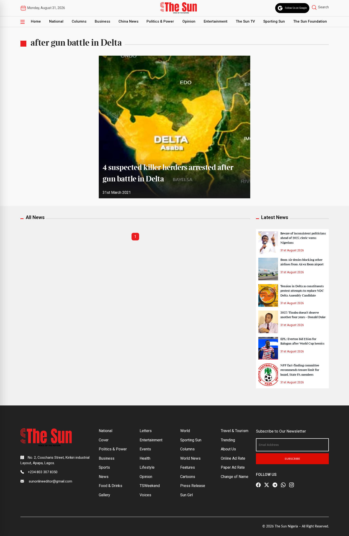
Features (187, 467)
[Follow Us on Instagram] (291, 485)
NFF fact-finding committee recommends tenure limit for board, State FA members (299, 370)
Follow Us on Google (296, 8)
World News (190, 458)
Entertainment (215, 21)
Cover (103, 440)
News (103, 476)
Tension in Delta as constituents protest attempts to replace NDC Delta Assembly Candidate (302, 291)
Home (36, 21)
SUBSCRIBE (292, 458)
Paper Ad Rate (233, 467)
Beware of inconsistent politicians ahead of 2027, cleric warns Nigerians (303, 238)
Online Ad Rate (233, 458)
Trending (228, 440)
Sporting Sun (274, 21)
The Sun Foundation (310, 21)
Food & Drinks (110, 485)
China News (128, 21)
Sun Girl (186, 495)
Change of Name (234, 476)
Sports (104, 467)
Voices (145, 495)
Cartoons (187, 476)
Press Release (192, 485)
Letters (146, 431)
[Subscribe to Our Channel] (275, 485)
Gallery (104, 495)
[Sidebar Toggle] (22, 21)
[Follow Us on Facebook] (258, 485)
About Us (228, 449)
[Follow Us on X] (266, 485)
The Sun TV (245, 21)
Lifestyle (147, 467)
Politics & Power (160, 21)
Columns (79, 21)
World (185, 431)
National (56, 21)
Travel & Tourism (234, 431)
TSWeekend (150, 485)
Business (102, 21)
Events (145, 449)
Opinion (188, 21)
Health (145, 458)
